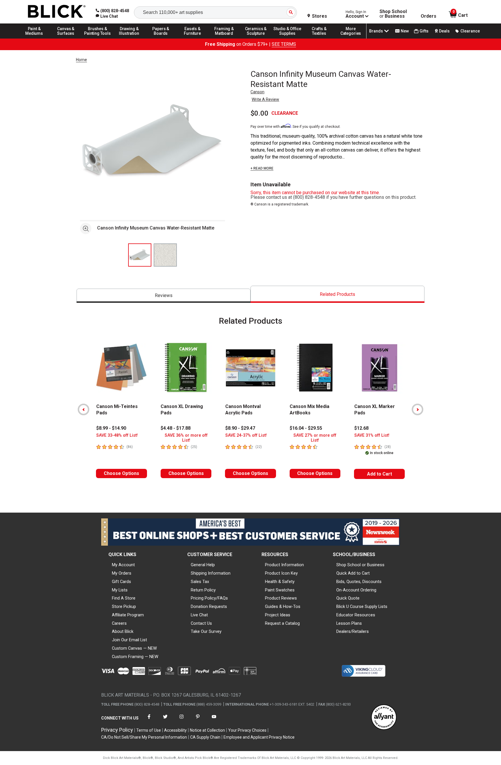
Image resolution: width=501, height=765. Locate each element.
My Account (123, 564)
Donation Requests (209, 606)
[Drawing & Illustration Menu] (129, 38)
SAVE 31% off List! (371, 435)
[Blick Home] (57, 12)
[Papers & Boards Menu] (161, 38)
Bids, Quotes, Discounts (359, 581)
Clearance (470, 31)
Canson (257, 92)
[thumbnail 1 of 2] (139, 255)
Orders (428, 16)
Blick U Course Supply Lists (361, 606)
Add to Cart (379, 474)
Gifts (424, 31)
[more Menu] (351, 38)
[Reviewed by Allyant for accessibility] (384, 717)
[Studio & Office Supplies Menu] (287, 38)
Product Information (284, 564)
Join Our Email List (129, 639)
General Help (203, 564)
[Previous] (83, 409)
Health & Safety (280, 581)
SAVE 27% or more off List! (314, 438)
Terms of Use (148, 730)
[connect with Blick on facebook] (149, 720)
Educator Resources (355, 615)
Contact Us (201, 623)
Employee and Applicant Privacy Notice (259, 737)
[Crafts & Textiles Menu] (319, 38)
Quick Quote (348, 598)
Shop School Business (393, 14)
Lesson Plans (349, 623)
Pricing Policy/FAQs (209, 598)
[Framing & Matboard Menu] (224, 38)
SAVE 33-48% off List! (117, 435)
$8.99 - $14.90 (111, 428)
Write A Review (265, 99)
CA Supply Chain (205, 737)
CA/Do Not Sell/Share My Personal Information (144, 737)
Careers (119, 623)
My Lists (120, 590)
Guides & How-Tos (282, 606)
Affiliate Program (128, 615)
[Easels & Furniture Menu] (192, 38)
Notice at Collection (207, 730)
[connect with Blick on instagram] (181, 720)
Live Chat (199, 615)
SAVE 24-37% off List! (246, 435)
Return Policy (203, 590)
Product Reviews (281, 598)
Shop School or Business (360, 564)
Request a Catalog (282, 623)
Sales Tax (200, 581)
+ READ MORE (262, 168)
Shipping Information (210, 573)
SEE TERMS (284, 44)
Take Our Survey (206, 631)
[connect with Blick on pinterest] (198, 720)
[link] (107, 16)
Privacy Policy (117, 730)
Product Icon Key (281, 573)
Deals (444, 31)
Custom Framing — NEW (135, 656)
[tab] (164, 296)
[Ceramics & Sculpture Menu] (256, 38)
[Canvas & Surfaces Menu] (66, 38)
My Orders (121, 573)
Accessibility (175, 730)
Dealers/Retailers (352, 631)
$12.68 (361, 428)
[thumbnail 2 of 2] (165, 255)
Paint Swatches (280, 590)
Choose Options (121, 473)
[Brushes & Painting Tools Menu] (97, 38)
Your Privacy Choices (247, 730)
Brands (376, 31)
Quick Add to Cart (353, 573)
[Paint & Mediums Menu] (34, 38)
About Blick (122, 631)
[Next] (417, 409)
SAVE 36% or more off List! (186, 438)
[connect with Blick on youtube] (214, 720)
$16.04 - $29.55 (306, 428)
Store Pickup (124, 606)
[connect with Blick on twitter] (165, 720)
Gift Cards (121, 581)
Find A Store (123, 598)
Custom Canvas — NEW (134, 648)
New (405, 31)
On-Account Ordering (356, 590)
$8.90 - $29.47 (240, 428)
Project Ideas (277, 615)
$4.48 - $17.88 (175, 428)
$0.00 (259, 113)
